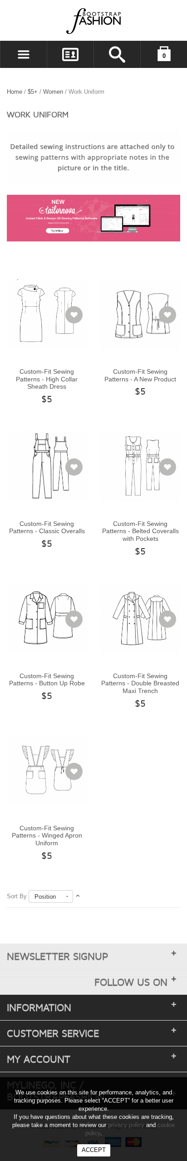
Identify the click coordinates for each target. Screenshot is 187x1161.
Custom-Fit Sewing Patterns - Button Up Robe (47, 679)
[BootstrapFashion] (66, 20)
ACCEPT (94, 1150)
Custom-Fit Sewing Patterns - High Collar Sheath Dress (47, 379)
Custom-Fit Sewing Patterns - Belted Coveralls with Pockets (140, 531)
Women (53, 91)
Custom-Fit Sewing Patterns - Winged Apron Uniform (47, 835)
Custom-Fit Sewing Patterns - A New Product (140, 375)
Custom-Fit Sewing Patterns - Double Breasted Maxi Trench (140, 683)
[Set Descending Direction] (78, 896)
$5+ (33, 91)
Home (14, 91)
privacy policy (126, 1125)
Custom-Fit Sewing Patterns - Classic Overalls (47, 527)
